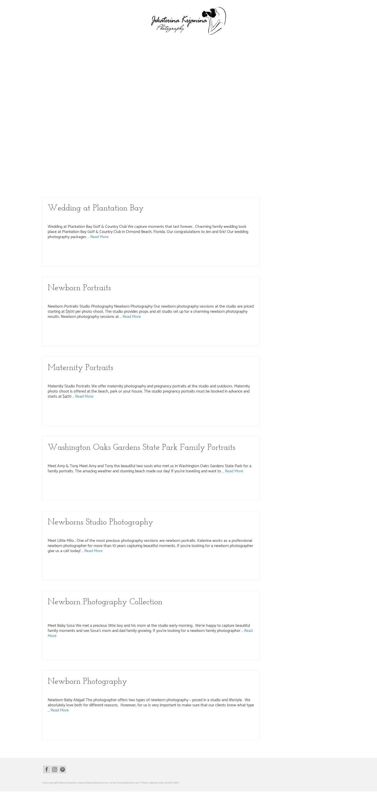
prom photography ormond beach (79, 115)
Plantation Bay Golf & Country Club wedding (75, 256)
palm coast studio (153, 415)
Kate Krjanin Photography (134, 71)
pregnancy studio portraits (75, 421)
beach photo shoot (73, 485)
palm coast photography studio (224, 336)
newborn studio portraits (124, 336)
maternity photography (225, 410)
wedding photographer (75, 261)
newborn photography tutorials (232, 724)
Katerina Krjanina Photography (169, 71)
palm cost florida (212, 490)
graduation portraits (86, 109)
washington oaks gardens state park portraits (122, 495)
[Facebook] (46, 769)
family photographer (206, 485)
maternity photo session (200, 410)
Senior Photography (59, 76)
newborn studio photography (154, 655)
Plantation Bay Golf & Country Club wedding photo (125, 256)
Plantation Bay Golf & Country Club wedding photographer (182, 256)
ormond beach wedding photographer (208, 250)
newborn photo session (169, 330)
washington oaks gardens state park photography (73, 495)
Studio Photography (179, 297)
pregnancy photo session (175, 415)
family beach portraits (161, 485)
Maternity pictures (69, 415)
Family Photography (100, 457)
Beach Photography (75, 457)
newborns (120, 575)
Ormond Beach (197, 71)
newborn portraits (102, 336)
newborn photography (217, 330)
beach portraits (113, 485)
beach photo (56, 485)
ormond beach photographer (147, 250)
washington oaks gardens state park (240, 490)
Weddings (120, 151)
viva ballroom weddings (112, 189)
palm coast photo (146, 336)
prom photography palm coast (112, 115)
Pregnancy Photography (176, 377)
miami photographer (118, 490)
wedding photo (155, 189)
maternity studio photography (95, 415)
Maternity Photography (147, 377)
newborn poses (224, 570)
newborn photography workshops (121, 570)
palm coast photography (236, 184)
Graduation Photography (102, 71)
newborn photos (65, 336)
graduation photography (62, 109)
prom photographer (239, 109)
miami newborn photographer (143, 564)
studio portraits (149, 421)
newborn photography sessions (87, 570)
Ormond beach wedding (175, 250)
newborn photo (149, 330)
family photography (228, 485)
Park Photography (218, 71)
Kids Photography (169, 532)
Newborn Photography (115, 297)
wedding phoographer (136, 189)
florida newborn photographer (80, 564)
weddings (192, 189)
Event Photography (75, 71)
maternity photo (179, 410)
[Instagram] (54, 769)
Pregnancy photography (228, 415)
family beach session (184, 485)
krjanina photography (217, 109)
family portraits (246, 485)
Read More (139, 95)
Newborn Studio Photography (147, 297)
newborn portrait (83, 336)
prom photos (135, 115)
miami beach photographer (93, 490)
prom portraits (150, 115)
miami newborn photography (174, 564)
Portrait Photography (125, 457)
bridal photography (81, 184)
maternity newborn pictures (155, 410)
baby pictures (57, 564)
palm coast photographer (210, 184)
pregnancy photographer (202, 415)
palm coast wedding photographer (81, 189)
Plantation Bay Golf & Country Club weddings (236, 256)
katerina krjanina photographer (157, 109)
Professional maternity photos (105, 421)
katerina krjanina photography (189, 109)
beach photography (94, 485)
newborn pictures (187, 570)
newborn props (240, 570)
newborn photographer (193, 330)
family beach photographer (135, 485)
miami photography (140, 490)
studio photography (70, 341)
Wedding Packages (75, 151)
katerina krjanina (132, 109)
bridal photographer (60, 184)
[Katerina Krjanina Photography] (188, 20)
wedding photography (100, 151)
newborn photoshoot (166, 570)
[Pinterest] (62, 769)
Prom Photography (241, 71)
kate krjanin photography (110, 109)
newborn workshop (104, 575)
